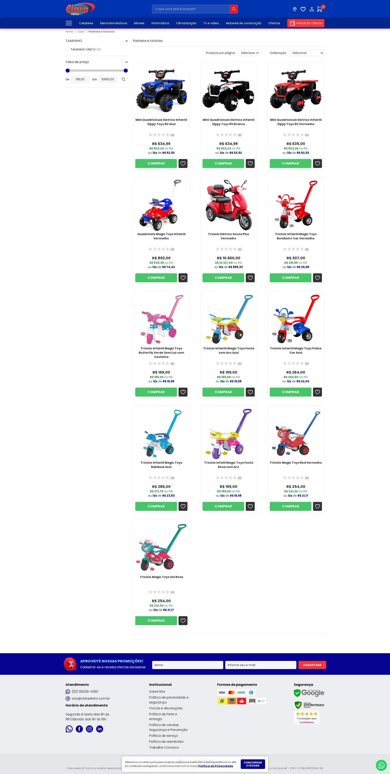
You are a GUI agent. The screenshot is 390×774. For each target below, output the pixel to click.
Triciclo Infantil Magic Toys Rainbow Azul (161, 465)
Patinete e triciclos (102, 31)
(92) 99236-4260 (85, 691)
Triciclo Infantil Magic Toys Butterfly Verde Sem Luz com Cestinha (161, 352)
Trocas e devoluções (166, 708)
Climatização (186, 23)
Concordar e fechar (253, 764)
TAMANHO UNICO (85, 49)
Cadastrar (312, 665)
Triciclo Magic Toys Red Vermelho (296, 463)
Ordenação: (278, 53)
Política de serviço (163, 735)
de (67, 79)
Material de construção (243, 23)
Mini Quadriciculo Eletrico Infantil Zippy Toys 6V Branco (228, 122)
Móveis (139, 23)
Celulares (86, 23)
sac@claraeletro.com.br (91, 698)
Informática (160, 23)
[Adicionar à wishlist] (183, 163)
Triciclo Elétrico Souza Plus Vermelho (228, 236)
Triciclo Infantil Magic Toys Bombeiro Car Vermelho (296, 236)
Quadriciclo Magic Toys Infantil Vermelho (161, 236)
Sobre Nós (157, 691)
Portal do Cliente (309, 23)
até (94, 79)
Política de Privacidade (215, 766)
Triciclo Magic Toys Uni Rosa (161, 577)
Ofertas (274, 23)
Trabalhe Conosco (164, 747)
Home (69, 31)
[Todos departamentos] (69, 23)
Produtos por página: (220, 53)
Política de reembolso (166, 741)
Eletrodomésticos (113, 23)
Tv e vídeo (211, 23)
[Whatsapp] (381, 765)
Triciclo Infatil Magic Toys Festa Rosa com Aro (228, 465)
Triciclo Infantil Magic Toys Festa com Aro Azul (228, 350)
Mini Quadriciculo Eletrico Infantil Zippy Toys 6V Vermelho (296, 122)
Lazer (81, 31)
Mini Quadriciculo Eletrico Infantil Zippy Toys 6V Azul (161, 122)
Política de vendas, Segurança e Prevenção (168, 727)
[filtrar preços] (124, 79)
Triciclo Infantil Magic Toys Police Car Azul (296, 350)
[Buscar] (234, 9)
